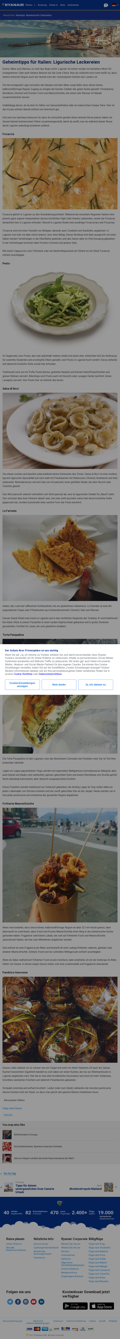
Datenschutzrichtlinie (50, 674)
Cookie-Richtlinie (23, 674)
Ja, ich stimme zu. (95, 684)
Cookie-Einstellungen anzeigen (22, 685)
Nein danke (59, 684)
